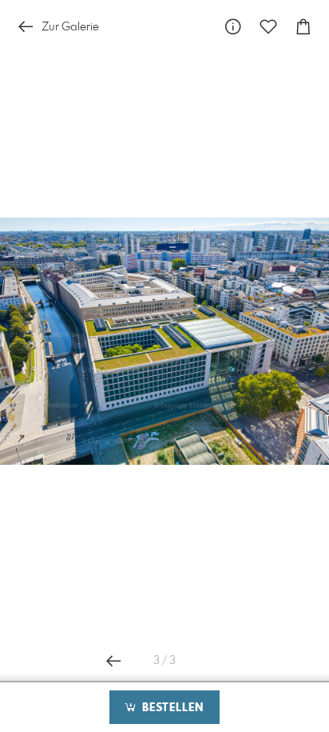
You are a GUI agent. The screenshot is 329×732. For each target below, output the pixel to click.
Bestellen (171, 708)
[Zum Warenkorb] (303, 27)
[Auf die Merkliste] (268, 27)
